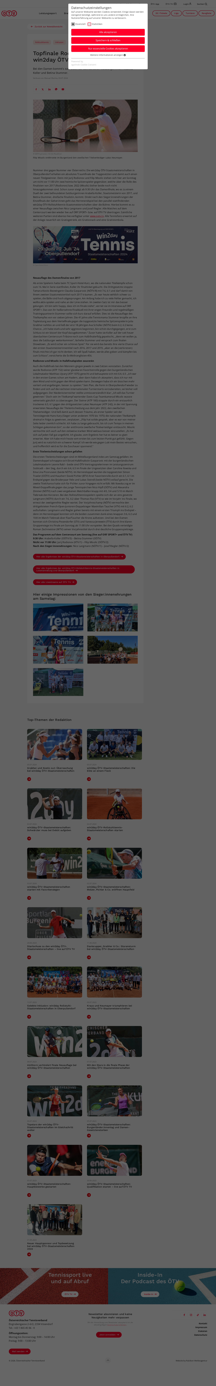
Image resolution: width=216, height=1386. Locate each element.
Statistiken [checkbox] (97, 24)
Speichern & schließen (108, 40)
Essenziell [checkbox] (81, 24)
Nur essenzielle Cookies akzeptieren (108, 48)
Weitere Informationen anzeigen (107, 55)
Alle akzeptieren (108, 32)
